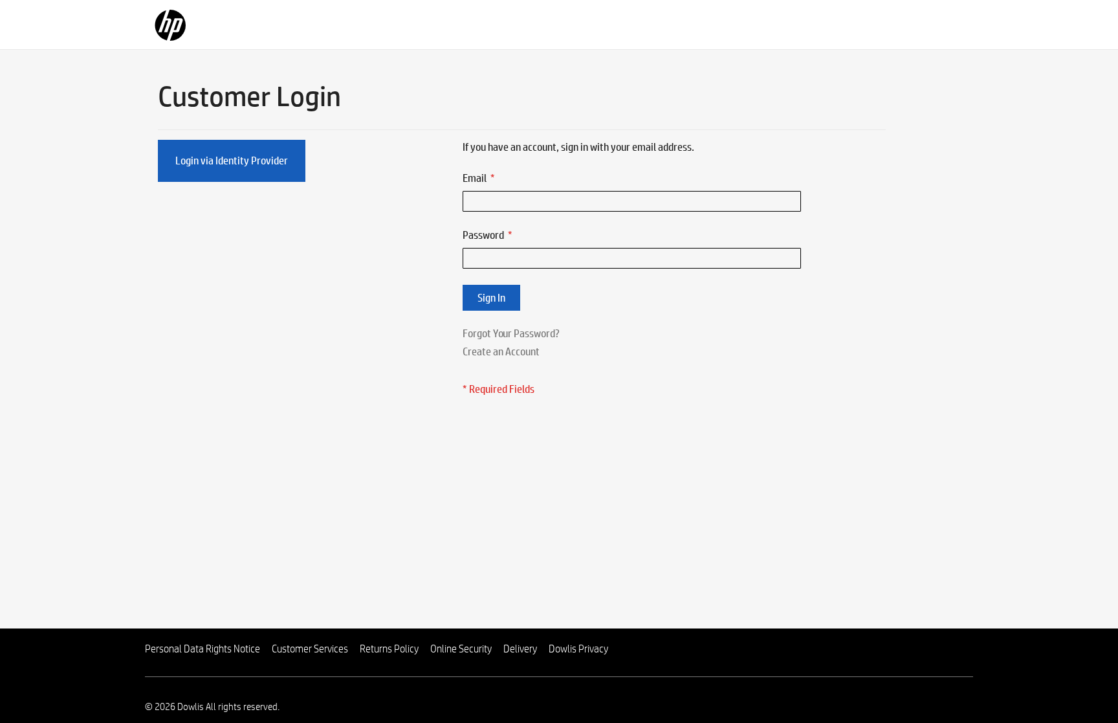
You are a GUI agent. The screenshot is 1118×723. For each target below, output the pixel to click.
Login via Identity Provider (231, 160)
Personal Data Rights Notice (202, 649)
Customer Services (310, 649)
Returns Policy (389, 649)
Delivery (520, 649)
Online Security (461, 649)
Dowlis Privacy (578, 649)
